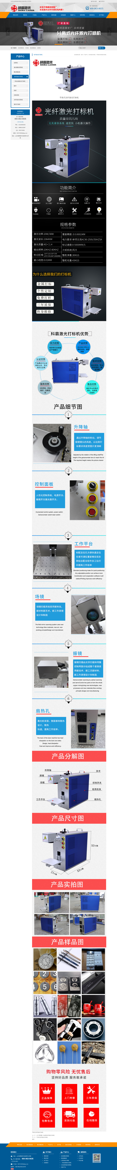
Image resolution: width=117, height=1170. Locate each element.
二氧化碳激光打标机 (66, 1162)
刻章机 (39, 48)
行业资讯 (81, 1158)
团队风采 (46, 1158)
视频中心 (72, 15)
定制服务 (63, 15)
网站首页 (15, 15)
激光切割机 (68, 1144)
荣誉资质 (46, 1156)
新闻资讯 (92, 15)
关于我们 (101, 15)
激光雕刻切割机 (65, 1156)
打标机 (35, 15)
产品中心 (44, 15)
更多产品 (63, 1167)
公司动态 (81, 1156)
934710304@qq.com (22, 133)
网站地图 (94, 1)
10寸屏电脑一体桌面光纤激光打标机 (46, 1135)
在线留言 (46, 1162)
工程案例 (78, 1144)
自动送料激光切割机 (66, 1165)
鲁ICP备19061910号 (20, 1166)
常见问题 (81, 1160)
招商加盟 (53, 15)
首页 (82, 54)
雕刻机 (25, 15)
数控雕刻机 (33, 48)
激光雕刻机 (21, 48)
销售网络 (82, 15)
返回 (33, 1139)
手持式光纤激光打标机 (42, 1137)
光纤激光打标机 (92, 54)
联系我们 (102, 1)
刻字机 (59, 1144)
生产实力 (46, 1160)
